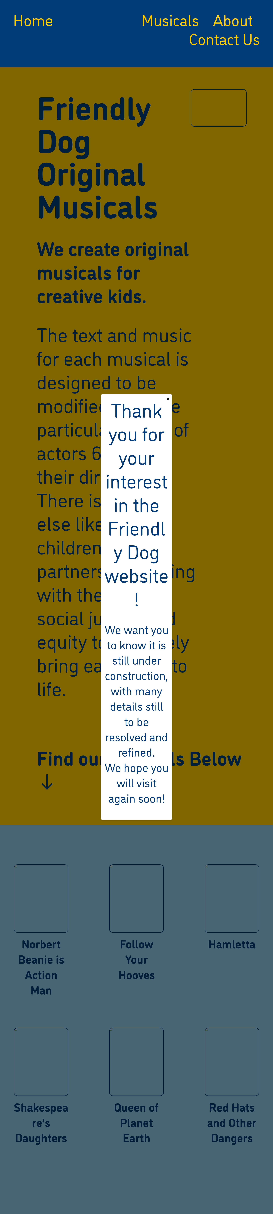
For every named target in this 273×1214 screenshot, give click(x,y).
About (233, 19)
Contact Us (224, 38)
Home (33, 19)
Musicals (170, 19)
